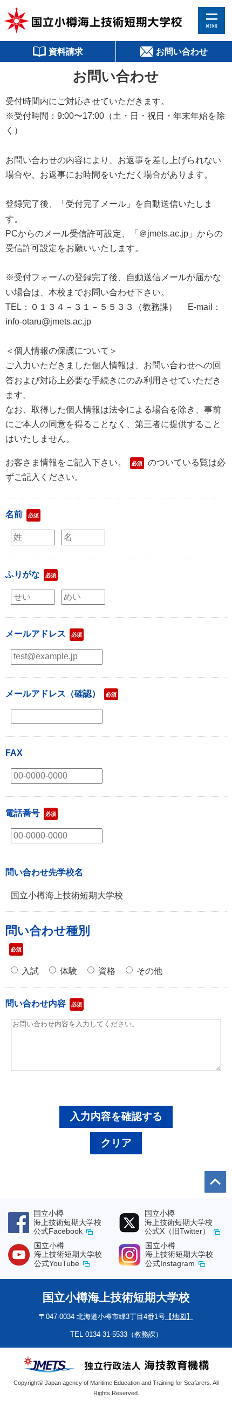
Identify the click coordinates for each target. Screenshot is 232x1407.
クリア (116, 1142)
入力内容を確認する (116, 1116)
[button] (211, 20)
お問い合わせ (182, 51)
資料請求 (66, 51)
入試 (30, 971)
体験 (68, 971)
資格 (106, 971)
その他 (149, 971)
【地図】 (179, 1317)
